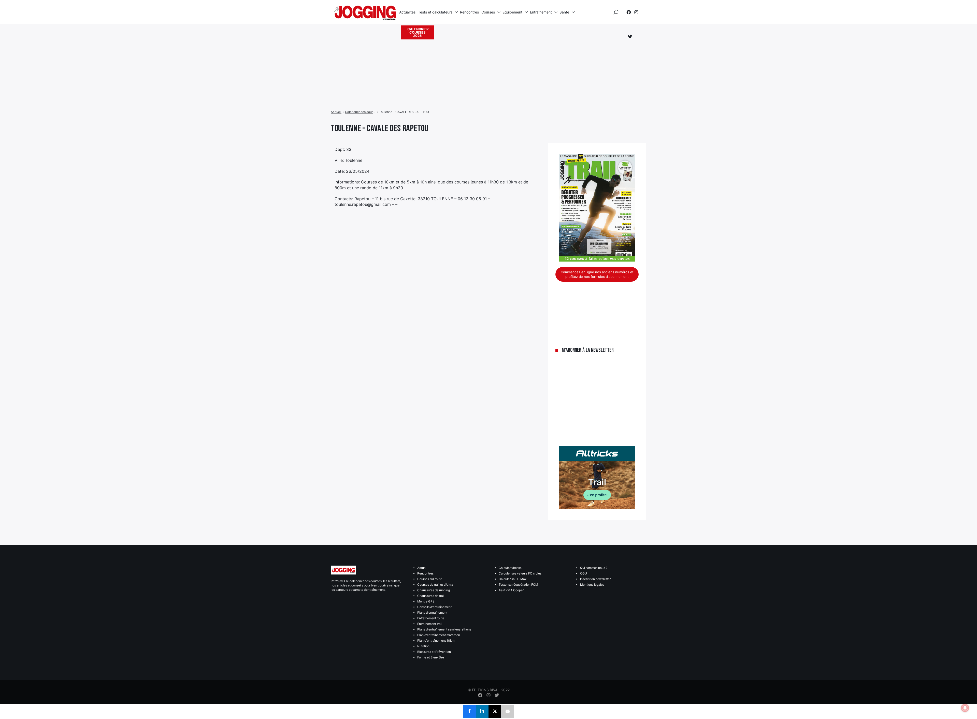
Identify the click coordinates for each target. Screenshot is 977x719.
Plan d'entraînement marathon (438, 635)
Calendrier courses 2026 (418, 32)
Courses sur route (429, 579)
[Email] (507, 711)
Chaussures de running (433, 590)
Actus (421, 568)
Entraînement (541, 12)
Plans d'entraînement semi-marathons (444, 629)
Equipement (512, 12)
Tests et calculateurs (435, 12)
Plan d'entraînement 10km (435, 640)
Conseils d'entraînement (434, 607)
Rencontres (469, 12)
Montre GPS (426, 601)
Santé (564, 12)
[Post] (495, 711)
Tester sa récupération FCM (518, 584)
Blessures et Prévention (434, 652)
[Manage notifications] (965, 708)
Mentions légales (592, 584)
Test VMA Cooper (511, 590)
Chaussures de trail (430, 596)
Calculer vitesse (510, 568)
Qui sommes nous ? (593, 568)
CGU (583, 573)
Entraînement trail (429, 624)
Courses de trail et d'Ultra (435, 584)
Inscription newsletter (595, 579)
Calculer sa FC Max (512, 579)
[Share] (469, 711)
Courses (488, 12)
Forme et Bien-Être (430, 657)
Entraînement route (430, 618)
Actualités (407, 12)
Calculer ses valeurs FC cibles (520, 573)
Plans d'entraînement (432, 612)
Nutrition (423, 646)
